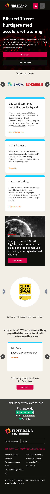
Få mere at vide (15, 207)
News (7, 466)
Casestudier (17, 260)
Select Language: (12, 441)
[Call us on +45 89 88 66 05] (35, 6)
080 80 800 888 (11, 448)
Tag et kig (13, 168)
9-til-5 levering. (19, 126)
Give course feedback (34, 454)
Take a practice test (34, 458)
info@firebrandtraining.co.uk (32, 448)
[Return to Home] (16, 6)
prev (2, 84)
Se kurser (25, 55)
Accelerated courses (13, 462)
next (47, 84)
